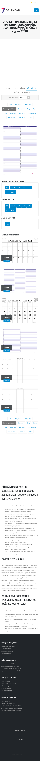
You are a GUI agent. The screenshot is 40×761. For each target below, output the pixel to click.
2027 (30, 118)
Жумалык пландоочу (7, 651)
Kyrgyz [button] (35, 2)
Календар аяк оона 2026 (8, 703)
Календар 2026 (5, 681)
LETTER (13, 187)
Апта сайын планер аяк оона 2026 (11, 668)
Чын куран (21, 109)
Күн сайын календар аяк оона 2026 (11, 710)
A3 (24, 187)
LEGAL (12, 192)
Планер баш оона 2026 (8, 646)
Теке (5, 113)
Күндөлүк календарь (7, 690)
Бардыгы (8, 88)
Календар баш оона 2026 (8, 683)
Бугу (28, 109)
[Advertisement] (20, 62)
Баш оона (13, 113)
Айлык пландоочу (6, 649)
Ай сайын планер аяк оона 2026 (10, 666)
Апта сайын (14, 92)
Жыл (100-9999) (14, 97)
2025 (10, 105)
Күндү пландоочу (6, 653)
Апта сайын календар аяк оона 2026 (11, 708)
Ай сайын (31, 88)
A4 (7, 187)
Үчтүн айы (18, 105)
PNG (7, 224)
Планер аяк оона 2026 (7, 664)
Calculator (20, 735)
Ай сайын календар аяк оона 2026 (11, 706)
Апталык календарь (6, 688)
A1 (6, 192)
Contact (20, 739)
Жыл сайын (20, 88)
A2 (29, 187)
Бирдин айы (27, 105)
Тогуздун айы (32, 113)
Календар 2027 (5, 701)
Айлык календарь (6, 686)
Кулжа (35, 109)
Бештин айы (22, 118)
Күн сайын (26, 92)
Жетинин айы (11, 118)
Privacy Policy (20, 730)
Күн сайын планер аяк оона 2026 (10, 671)
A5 (19, 187)
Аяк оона (21, 113)
